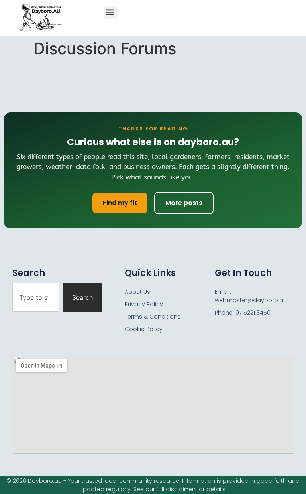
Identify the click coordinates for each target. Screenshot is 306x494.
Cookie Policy (144, 329)
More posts (183, 202)
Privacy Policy (144, 304)
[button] (110, 12)
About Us (137, 292)
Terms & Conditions (152, 317)
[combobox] (35, 297)
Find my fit (120, 202)
